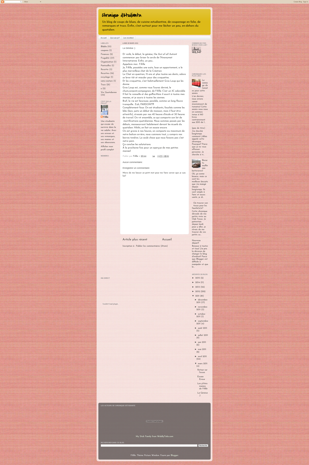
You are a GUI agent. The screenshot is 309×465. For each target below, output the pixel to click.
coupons (105, 50)
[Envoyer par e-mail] (158, 156)
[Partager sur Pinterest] (168, 156)
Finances (105, 54)
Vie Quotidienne (109, 92)
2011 (197, 296)
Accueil (103, 38)
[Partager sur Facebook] (165, 156)
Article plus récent (135, 239)
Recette (105, 69)
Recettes (105, 73)
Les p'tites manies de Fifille (202, 386)
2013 (198, 287)
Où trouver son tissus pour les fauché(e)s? (200, 205)
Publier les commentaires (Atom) (152, 246)
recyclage (105, 77)
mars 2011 (202, 364)
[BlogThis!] (161, 156)
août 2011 (202, 328)
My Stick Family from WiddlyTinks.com (154, 436)
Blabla (104, 47)
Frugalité (105, 58)
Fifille (105, 117)
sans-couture (107, 81)
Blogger (174, 455)
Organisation (107, 62)
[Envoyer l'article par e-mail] (153, 156)
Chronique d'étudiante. (122, 15)
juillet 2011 (203, 335)
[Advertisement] (108, 216)
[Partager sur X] (163, 156)
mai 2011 (202, 349)
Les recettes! (128, 38)
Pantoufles (106, 66)
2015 (198, 278)
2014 (198, 282)
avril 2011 (202, 357)
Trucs (103, 85)
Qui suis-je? (115, 38)
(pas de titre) (198, 128)
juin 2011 (202, 342)
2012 (198, 292)
